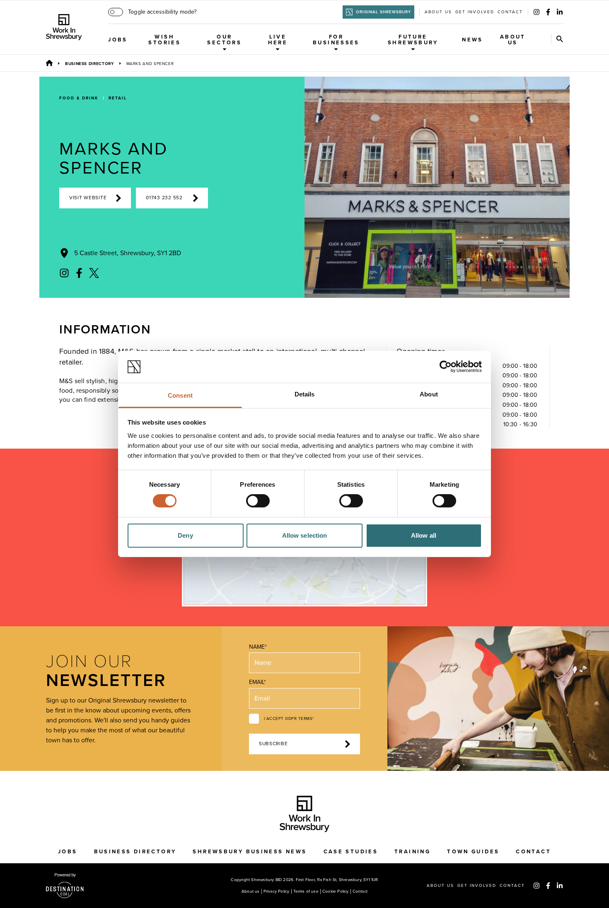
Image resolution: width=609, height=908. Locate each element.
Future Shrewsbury (413, 40)
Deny (185, 535)
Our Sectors (224, 40)
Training (412, 851)
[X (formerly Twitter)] (94, 273)
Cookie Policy (335, 891)
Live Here (278, 40)
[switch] (258, 500)
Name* (258, 646)
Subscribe (273, 744)
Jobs (118, 39)
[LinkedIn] (559, 12)
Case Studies (351, 851)
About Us (513, 40)
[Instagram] (536, 12)
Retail (118, 98)
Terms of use (306, 891)
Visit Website (87, 198)
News (472, 39)
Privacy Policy (276, 891)
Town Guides (473, 851)
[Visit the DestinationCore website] (65, 885)
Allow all (423, 535)
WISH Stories (164, 40)
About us (438, 12)
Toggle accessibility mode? (162, 11)
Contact (510, 12)
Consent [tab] (180, 395)
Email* (257, 682)
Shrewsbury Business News (250, 851)
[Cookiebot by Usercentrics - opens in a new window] (445, 366)
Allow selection (304, 535)
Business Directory (89, 63)
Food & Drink (78, 98)
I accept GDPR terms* (289, 718)
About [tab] (429, 394)
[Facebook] (548, 12)
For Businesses (336, 40)
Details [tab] (305, 394)
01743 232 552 (164, 198)
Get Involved (474, 12)
